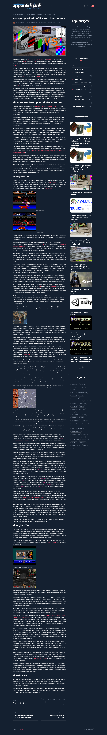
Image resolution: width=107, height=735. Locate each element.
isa (73, 412)
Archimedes (53, 286)
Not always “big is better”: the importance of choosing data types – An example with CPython (80, 142)
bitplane (53, 699)
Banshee (31, 309)
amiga (48, 699)
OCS (24, 61)
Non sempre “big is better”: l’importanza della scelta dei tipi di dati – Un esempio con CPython (80, 169)
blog (73, 392)
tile (43, 244)
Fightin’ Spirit (27, 354)
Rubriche (58, 6)
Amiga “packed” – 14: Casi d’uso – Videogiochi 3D (24, 716)
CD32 (19, 85)
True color (37, 76)
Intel (82, 406)
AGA (16, 65)
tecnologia (81, 436)
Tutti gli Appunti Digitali (40, 22)
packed (53, 702)
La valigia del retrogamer (81, 86)
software (85, 434)
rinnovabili (82, 425)
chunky (47, 702)
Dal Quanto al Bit (79, 69)
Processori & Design (80, 103)
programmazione (85, 423)
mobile (83, 414)
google (74, 406)
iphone (82, 409)
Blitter (59, 699)
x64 (84, 445)
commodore (75, 398)
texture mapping (52, 542)
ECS (34, 61)
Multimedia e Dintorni (80, 89)
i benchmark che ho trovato (40, 658)
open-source (75, 420)
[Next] (82, 367)
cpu (88, 400)
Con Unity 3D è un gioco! (79, 312)
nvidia (81, 417)
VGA (40, 286)
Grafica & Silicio (79, 79)
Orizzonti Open (78, 96)
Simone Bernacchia (74, 339)
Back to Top (90, 729)
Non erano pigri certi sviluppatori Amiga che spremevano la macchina (80, 267)
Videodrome (75, 439)
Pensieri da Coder (31, 22)
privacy (84, 420)
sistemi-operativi (76, 431)
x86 (73, 448)
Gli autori (49, 6)
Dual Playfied (51, 423)
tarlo (73, 436)
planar (64, 704)
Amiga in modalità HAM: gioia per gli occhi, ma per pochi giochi (80, 242)
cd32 (64, 699)
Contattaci (67, 6)
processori (75, 423)
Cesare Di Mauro (20, 22)
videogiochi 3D (50, 59)
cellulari (74, 395)
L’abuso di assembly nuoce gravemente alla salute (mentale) (80, 217)
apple (82, 387)
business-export (82, 392)
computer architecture (77, 400)
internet (74, 409)
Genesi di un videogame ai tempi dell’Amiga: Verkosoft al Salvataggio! (81, 335)
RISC (73, 428)
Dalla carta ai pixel (79, 72)
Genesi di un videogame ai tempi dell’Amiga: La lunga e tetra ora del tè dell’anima (81, 360)
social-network (76, 434)
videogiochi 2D (41, 59)
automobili (81, 389)
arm (73, 389)
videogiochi (85, 439)
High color (24, 76)
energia (74, 403)
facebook (83, 403)
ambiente (74, 384)
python (74, 425)
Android (74, 387)
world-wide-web (76, 445)
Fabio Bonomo (73, 294)
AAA (37, 90)
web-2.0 (74, 442)
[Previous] (80, 367)
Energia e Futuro (79, 76)
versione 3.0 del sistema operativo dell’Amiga (46, 106)
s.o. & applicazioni (32, 59)
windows (82, 442)
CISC (81, 395)
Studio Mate (21, 730)
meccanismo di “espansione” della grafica (33, 497)
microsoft (75, 414)
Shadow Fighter (48, 188)
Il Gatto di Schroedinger (81, 82)
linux (79, 412)
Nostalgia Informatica (80, 93)
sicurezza (81, 428)
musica (74, 417)
